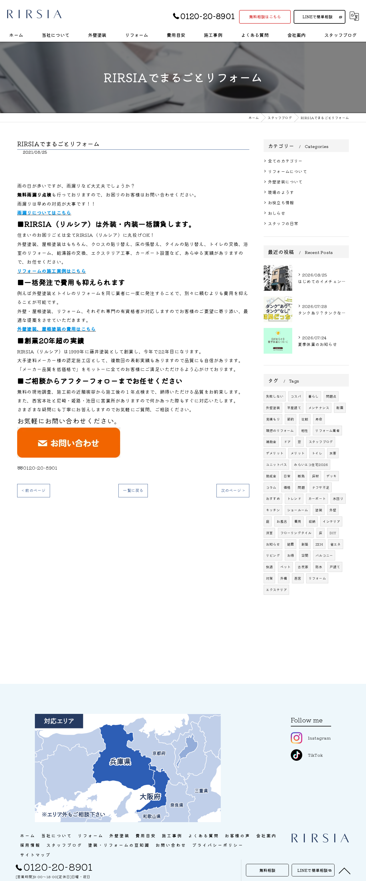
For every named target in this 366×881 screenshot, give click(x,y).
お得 (290, 555)
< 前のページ (33, 490)
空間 (304, 555)
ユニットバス (276, 464)
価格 (287, 487)
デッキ (331, 475)
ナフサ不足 (320, 487)
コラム (271, 487)
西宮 (297, 578)
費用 (297, 521)
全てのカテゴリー (285, 161)
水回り (338, 498)
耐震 (339, 407)
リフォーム (317, 578)
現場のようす (281, 192)
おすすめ (273, 498)
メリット (298, 452)
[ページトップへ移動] (344, 870)
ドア (287, 441)
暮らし (313, 396)
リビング (273, 555)
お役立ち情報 (281, 202)
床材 (315, 475)
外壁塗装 (273, 407)
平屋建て (294, 407)
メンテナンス (318, 407)
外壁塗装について (285, 182)
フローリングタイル (296, 532)
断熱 (301, 475)
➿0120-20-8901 (37, 467)
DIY (333, 532)
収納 (312, 521)
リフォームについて (287, 171)
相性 (304, 430)
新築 (304, 544)
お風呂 (282, 521)
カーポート (317, 498)
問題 (301, 487)
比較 (304, 419)
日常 (287, 475)
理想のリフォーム (280, 430)
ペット (285, 566)
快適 (269, 566)
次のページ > (233, 490)
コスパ (296, 396)
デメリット (274, 452)
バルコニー (324, 555)
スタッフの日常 (283, 223)
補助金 (271, 441)
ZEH (319, 544)
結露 (290, 544)
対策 (269, 578)
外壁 (332, 509)
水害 (332, 452)
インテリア (331, 521)
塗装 (318, 509)
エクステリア (276, 589)
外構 (283, 578)
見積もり (273, 419)
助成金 (271, 475)
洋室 (269, 532)
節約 (290, 419)
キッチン (273, 509)
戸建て (335, 566)
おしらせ (276, 213)
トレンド (294, 498)
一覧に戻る (133, 490)
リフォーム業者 (327, 430)
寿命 (318, 419)
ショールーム (297, 509)
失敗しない (274, 396)
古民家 (303, 566)
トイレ (317, 452)
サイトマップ (35, 855)
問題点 (331, 396)
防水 (318, 566)
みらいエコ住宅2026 (311, 464)
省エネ (335, 544)
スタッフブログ (321, 441)
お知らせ (273, 544)
